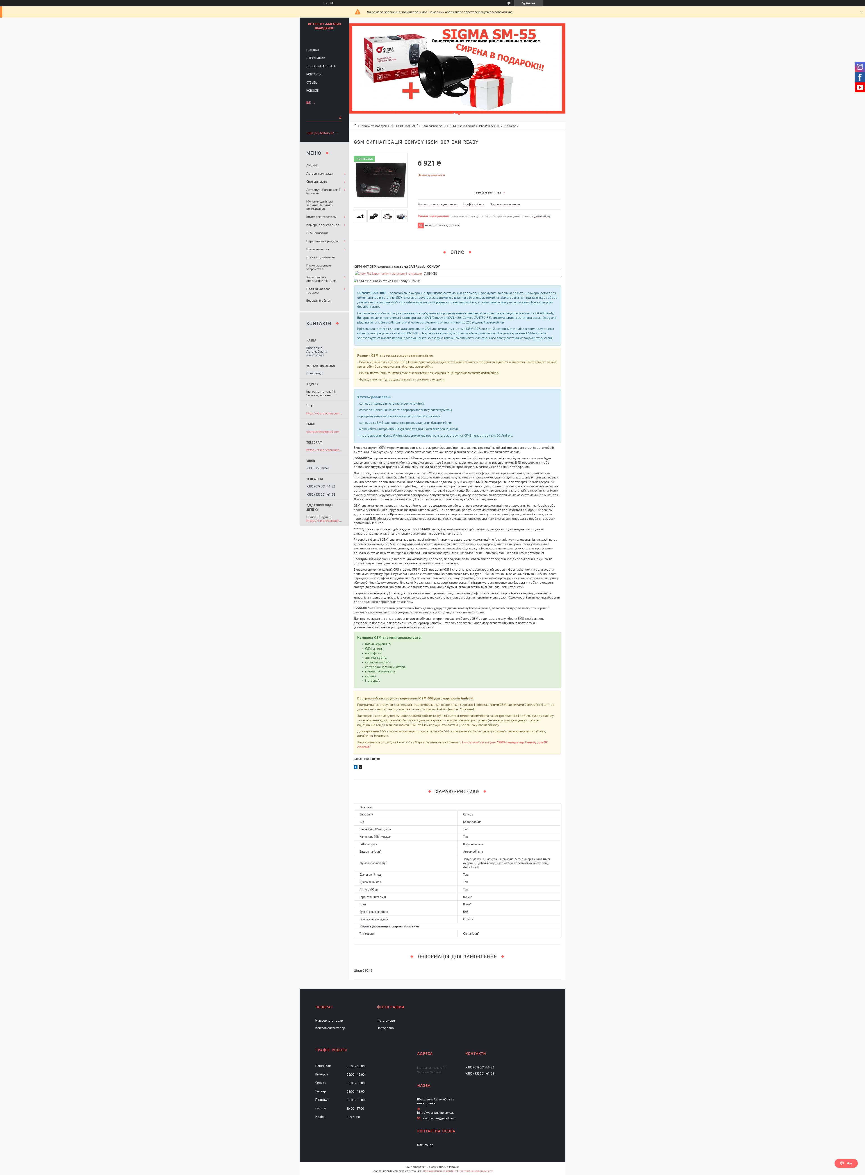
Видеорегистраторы (321, 217)
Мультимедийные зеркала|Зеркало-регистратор (319, 204)
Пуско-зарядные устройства (318, 267)
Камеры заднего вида (322, 225)
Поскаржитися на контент (440, 1170)
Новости (312, 90)
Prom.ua (454, 1166)
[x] (360, 768)
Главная (312, 50)
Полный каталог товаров (318, 290)
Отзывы (312, 82)
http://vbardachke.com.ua (324, 413)
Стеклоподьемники (320, 257)
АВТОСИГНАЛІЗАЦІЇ (404, 126)
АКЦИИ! (312, 165)
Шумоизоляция (317, 249)
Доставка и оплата (321, 66)
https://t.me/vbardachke (324, 450)
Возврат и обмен (318, 300)
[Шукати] (340, 117)
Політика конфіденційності (476, 1170)
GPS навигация (317, 233)
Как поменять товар (330, 1028)
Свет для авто (316, 181)
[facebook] (355, 768)
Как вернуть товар (329, 1020)
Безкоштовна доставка (442, 225)
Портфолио (385, 1028)
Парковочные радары (322, 241)
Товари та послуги (373, 126)
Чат (849, 1163)
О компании (315, 58)
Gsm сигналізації (433, 126)
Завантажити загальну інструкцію (396, 273)
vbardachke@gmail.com (322, 431)
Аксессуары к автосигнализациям (321, 278)
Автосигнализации (320, 173)
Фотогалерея (386, 1020)
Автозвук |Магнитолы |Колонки (323, 191)
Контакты (313, 74)
